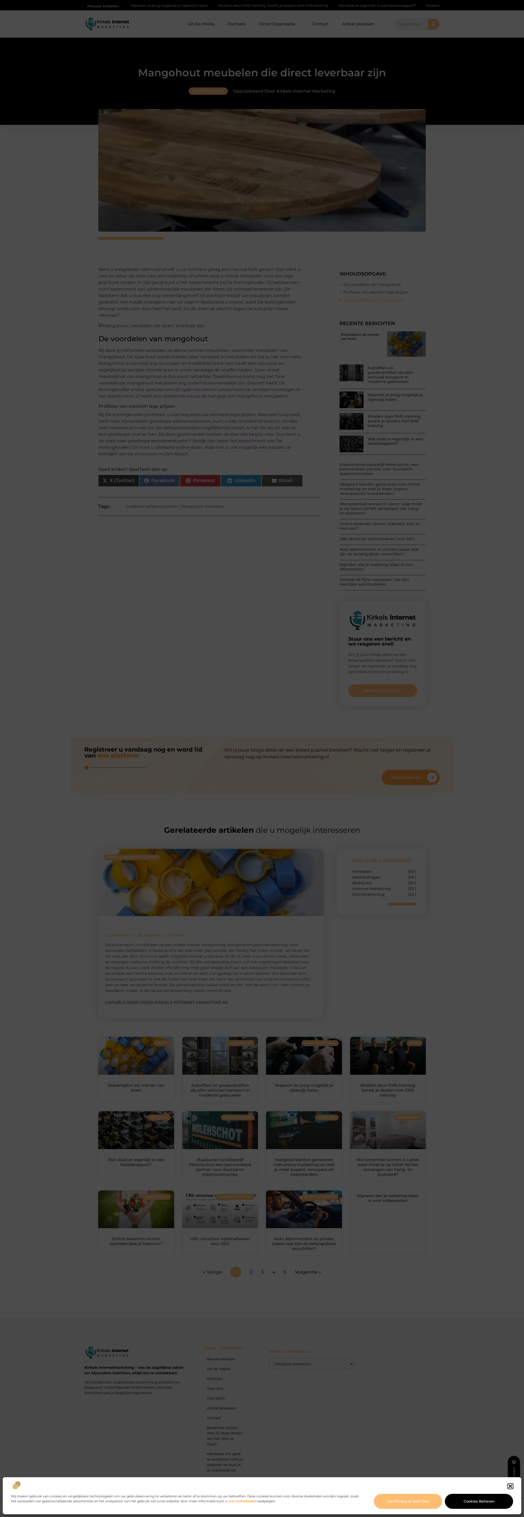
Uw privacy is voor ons (408, 1501)
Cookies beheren (479, 1501)
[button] (510, 1486)
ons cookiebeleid (242, 1501)
